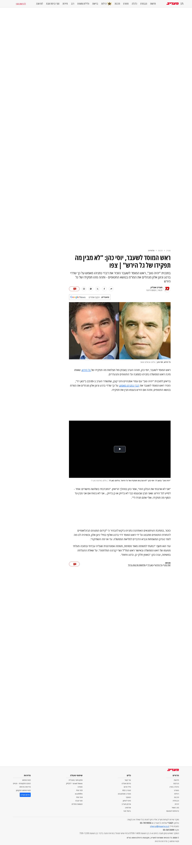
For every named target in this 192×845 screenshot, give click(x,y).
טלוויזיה (151, 250)
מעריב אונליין (156, 287)
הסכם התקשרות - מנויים (22, 783)
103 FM (79, 790)
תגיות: (168, 563)
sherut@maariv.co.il (159, 826)
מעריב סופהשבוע (124, 793)
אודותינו (128, 807)
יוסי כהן (167, 565)
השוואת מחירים (77, 804)
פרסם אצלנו (126, 783)
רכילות (104, 3)
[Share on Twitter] (97, 288)
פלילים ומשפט (83, 3)
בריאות (95, 3)
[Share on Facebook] (104, 288)
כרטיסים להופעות (172, 811)
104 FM (79, 797)
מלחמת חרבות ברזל (137, 565)
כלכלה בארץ (174, 787)
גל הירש (86, 370)
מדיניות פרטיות (25, 787)
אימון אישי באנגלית (76, 780)
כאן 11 (150, 565)
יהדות (177, 804)
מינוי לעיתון (127, 800)
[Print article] (84, 288)
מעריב (168, 250)
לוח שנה (39, 3)
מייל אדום (127, 787)
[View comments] (74, 288)
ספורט (126, 3)
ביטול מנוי (127, 811)
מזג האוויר (175, 807)
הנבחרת (143, 3)
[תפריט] (182, 3)
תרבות (117, 3)
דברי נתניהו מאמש (129, 385)
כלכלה (134, 3)
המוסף (128, 797)
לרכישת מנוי (21, 3)
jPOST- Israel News (74, 783)
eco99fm (79, 793)
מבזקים (176, 783)
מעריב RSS (126, 790)
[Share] (111, 288)
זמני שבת (79, 800)
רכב (72, 3)
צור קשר (128, 780)
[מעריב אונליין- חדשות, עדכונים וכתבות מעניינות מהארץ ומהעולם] (172, 3)
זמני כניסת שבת (52, 3)
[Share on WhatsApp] (90, 288)
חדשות (153, 3)
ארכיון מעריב (126, 804)
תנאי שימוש (26, 780)
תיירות (65, 3)
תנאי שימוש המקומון (23, 790)
